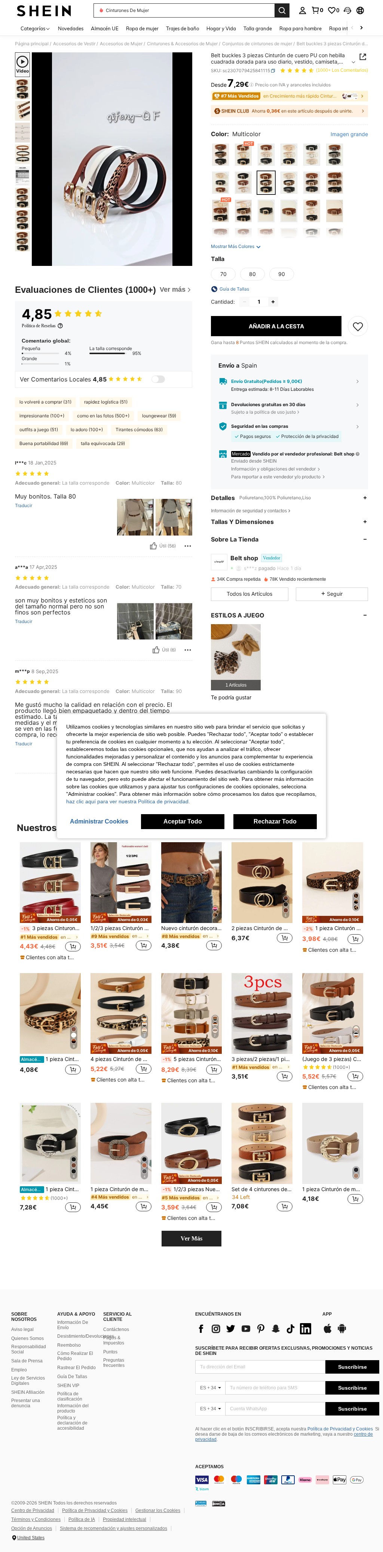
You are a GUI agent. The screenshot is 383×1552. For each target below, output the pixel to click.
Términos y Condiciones (36, 1519)
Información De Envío (72, 1325)
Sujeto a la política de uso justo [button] (263, 412)
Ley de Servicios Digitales (28, 1380)
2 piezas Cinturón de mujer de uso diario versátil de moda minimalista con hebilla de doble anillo (262, 928)
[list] (255, 1328)
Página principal (32, 43)
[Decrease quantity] (244, 301)
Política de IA (81, 1519)
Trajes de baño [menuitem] (182, 28)
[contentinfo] (287, 1484)
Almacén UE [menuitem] (105, 28)
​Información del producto (73, 1408)
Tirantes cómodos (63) (139, 429)
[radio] (220, 154)
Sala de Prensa (27, 1361)
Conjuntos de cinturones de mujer (257, 43)
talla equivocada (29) (103, 443)
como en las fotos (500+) (103, 415)
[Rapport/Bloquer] (187, 546)
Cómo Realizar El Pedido (75, 1356)
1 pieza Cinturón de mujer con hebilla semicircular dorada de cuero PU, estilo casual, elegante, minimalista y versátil (51, 1059)
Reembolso (69, 1345)
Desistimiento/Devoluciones (85, 1336)
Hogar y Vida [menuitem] (221, 28)
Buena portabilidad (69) (43, 443)
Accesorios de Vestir (74, 43)
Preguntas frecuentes (114, 1363)
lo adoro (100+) (87, 429)
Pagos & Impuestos (113, 1340)
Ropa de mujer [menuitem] (142, 28)
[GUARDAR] (358, 326)
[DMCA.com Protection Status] (218, 1503)
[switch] (158, 379)
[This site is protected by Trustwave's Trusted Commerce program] (200, 1503)
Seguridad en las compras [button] (259, 426)
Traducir (23, 505)
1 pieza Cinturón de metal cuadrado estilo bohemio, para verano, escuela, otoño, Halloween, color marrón (121, 1189)
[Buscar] (282, 10)
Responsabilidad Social (28, 1349)
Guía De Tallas (72, 1376)
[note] (50, 918)
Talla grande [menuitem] (257, 28)
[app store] (327, 1332)
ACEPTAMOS (209, 1466)
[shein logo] (44, 10)
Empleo (19, 1369)
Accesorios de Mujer (121, 43)
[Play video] (112, 159)
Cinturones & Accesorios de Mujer (182, 43)
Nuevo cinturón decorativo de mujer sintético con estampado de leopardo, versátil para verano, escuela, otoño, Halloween (191, 928)
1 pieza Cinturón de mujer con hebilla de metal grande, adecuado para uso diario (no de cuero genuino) (332, 1189)
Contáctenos (116, 1329)
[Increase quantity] (273, 301)
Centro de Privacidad (32, 1510)
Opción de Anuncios (31, 1528)
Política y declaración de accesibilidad (72, 1423)
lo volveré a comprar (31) (45, 402)
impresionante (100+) (41, 415)
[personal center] (302, 10)
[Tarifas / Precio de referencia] (251, 85)
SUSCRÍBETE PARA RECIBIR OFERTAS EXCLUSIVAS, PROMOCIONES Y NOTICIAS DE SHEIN (284, 1351)
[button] (347, 10)
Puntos (110, 1352)
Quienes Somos (27, 1338)
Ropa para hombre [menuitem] (300, 28)
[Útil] (153, 546)
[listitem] (236, 657)
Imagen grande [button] (349, 134)
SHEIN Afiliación (28, 1392)
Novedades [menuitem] (70, 28)
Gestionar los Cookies (157, 1510)
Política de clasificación (69, 1396)
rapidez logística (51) (106, 402)
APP (327, 1314)
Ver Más (191, 1238)
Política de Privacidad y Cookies (340, 1429)
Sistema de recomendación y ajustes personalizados (113, 1528)
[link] (317, 10)
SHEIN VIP (68, 1385)
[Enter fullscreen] (186, 260)
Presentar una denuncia (25, 1403)
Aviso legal (22, 1329)
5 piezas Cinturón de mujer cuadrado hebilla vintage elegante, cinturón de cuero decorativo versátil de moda (192, 1059)
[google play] (342, 1332)
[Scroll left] (352, 28)
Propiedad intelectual (124, 1519)
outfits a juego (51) (38, 429)
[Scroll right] (361, 28)
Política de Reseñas (39, 325)
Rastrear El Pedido (76, 1367)
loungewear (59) (159, 415)
